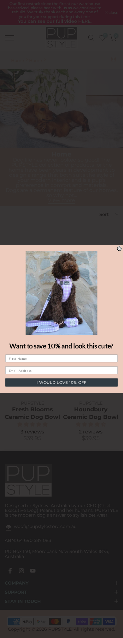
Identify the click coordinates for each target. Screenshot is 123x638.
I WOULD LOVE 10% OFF (61, 382)
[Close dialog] (119, 249)
